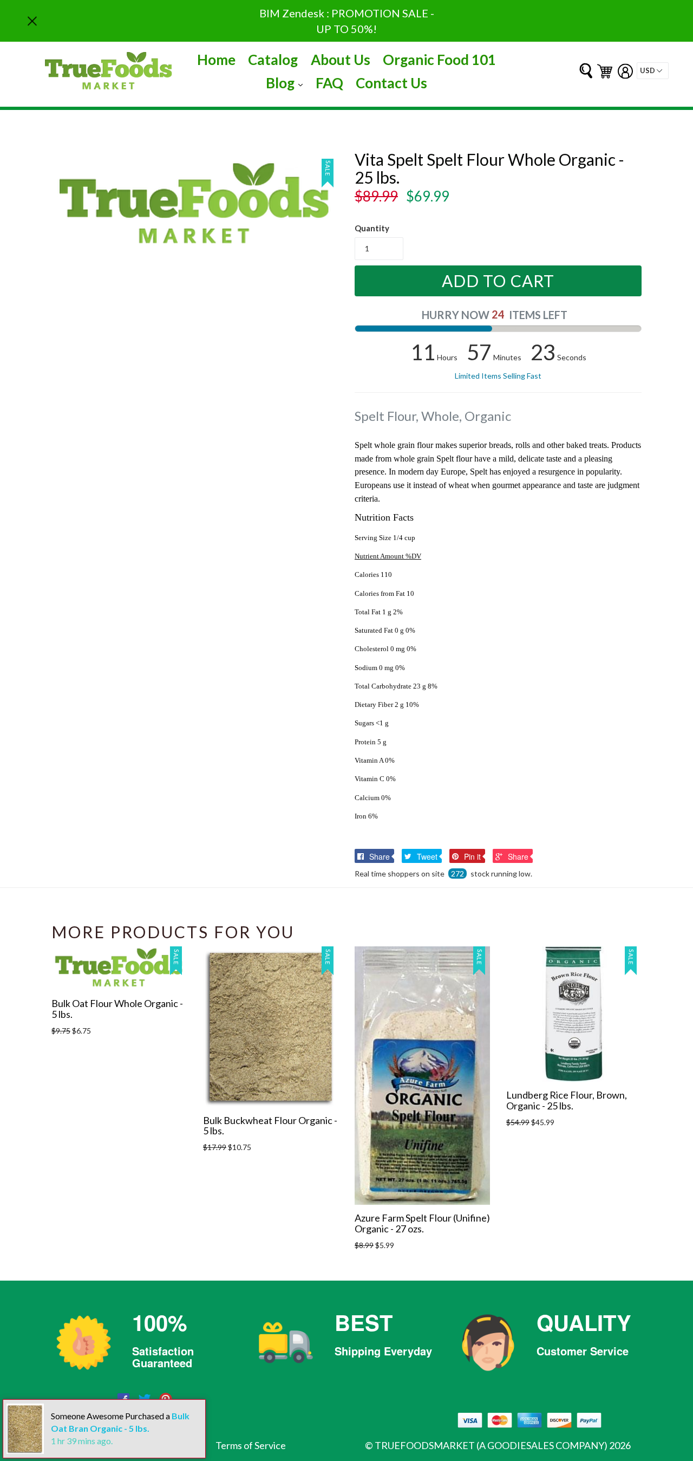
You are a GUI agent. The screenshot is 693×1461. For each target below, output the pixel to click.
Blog (287, 83)
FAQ (329, 83)
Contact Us (391, 83)
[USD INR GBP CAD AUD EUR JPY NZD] (653, 70)
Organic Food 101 (439, 59)
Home (216, 59)
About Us (340, 59)
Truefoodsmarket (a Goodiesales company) (491, 1445)
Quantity (372, 228)
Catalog (273, 59)
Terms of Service (250, 1445)
